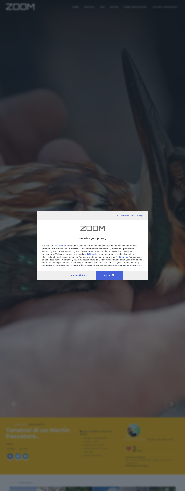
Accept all (109, 275)
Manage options (79, 275)
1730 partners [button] (59, 245)
